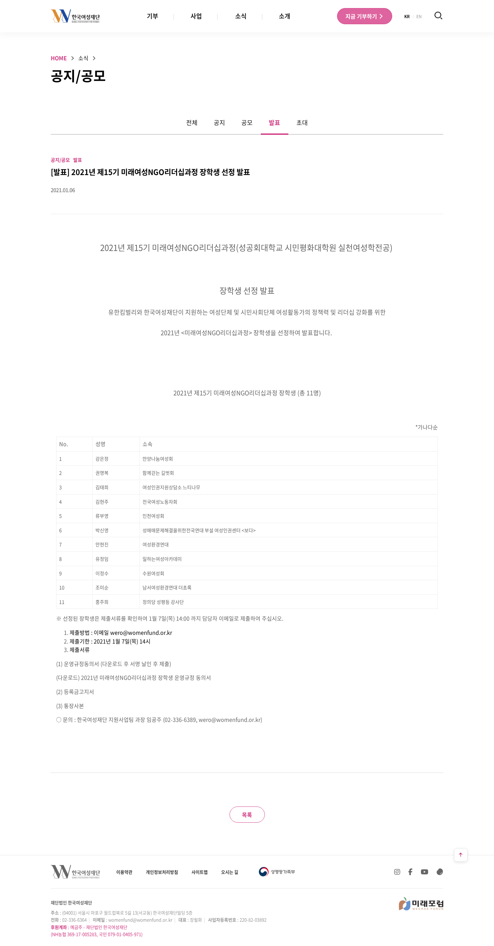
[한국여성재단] (75, 16)
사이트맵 (200, 872)
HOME (59, 58)
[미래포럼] (421, 903)
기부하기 (361, 16)
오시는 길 (229, 872)
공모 (247, 122)
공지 (219, 122)
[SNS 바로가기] (440, 871)
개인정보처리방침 (162, 872)
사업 (196, 16)
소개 (284, 16)
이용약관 (124, 872)
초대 (302, 122)
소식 (241, 16)
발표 (274, 122)
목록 (247, 815)
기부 (152, 16)
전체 (192, 122)
